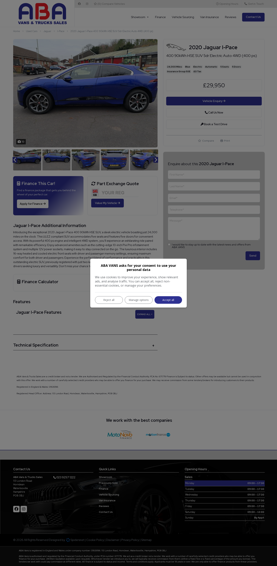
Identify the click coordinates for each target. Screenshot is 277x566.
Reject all (108, 300)
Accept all (168, 300)
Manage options (139, 300)
